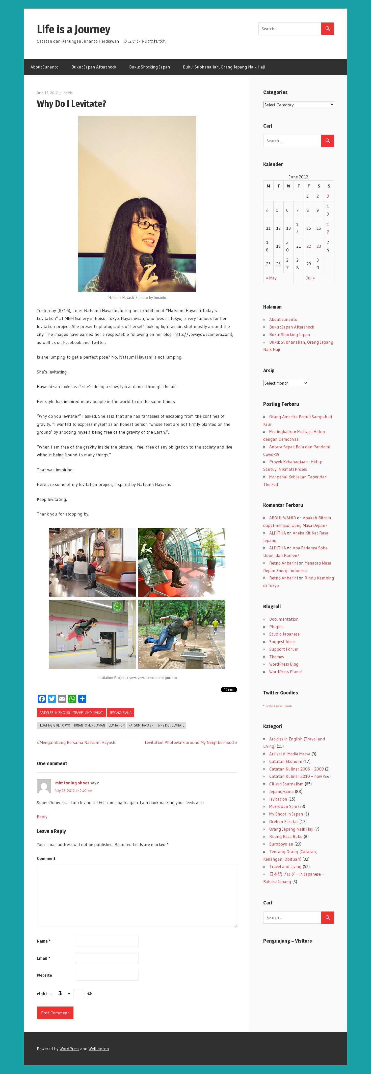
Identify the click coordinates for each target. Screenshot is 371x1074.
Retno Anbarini (283, 563)
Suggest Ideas (282, 641)
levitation (278, 799)
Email (43, 958)
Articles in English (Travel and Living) (71, 712)
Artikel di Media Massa (289, 753)
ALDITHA (277, 532)
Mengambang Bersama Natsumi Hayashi (78, 742)
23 (318, 246)
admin (68, 92)
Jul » (310, 278)
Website (44, 975)
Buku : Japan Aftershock (93, 66)
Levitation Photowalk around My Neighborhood (189, 742)
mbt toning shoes (72, 782)
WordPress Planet (285, 671)
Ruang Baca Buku (286, 836)
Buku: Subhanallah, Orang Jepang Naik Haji (224, 66)
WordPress (69, 1048)
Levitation (117, 725)
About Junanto (45, 66)
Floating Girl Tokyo (54, 725)
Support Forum (284, 649)
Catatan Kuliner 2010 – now (295, 776)
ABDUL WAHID (282, 517)
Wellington (99, 1048)
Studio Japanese (284, 634)
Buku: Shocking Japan (149, 66)
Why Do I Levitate (171, 725)
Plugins (276, 626)
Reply (42, 816)
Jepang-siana (120, 712)
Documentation (284, 619)
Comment (46, 858)
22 (308, 246)
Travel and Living (285, 866)
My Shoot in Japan (286, 813)
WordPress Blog (284, 664)
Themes (276, 656)
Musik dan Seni (283, 806)
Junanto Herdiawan (89, 725)
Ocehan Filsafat (283, 821)
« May (271, 278)
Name (43, 941)
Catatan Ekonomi (285, 761)
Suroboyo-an (281, 844)
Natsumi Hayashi (141, 725)
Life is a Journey (79, 29)
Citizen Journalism (286, 783)
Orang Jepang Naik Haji (291, 829)
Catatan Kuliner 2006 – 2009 (296, 769)
